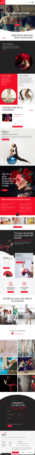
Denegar (22, 452)
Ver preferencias (30, 452)
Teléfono (19, 414)
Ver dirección (10, 291)
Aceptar (15, 452)
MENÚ (30, 2)
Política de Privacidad (18, 424)
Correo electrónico (11, 414)
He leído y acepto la (15, 424)
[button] (33, 445)
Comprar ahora (24, 291)
